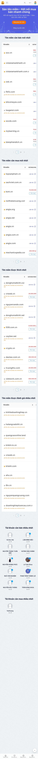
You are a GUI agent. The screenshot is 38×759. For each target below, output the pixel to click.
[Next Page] (24, 152)
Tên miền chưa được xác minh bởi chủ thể (15, 94)
